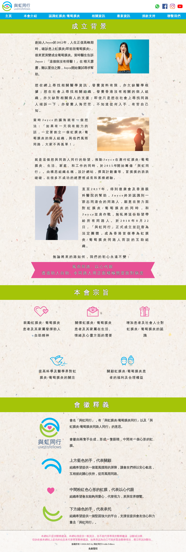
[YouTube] (180, 6)
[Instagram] (172, 6)
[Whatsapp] (157, 6)
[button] (30, 16)
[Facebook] (164, 6)
